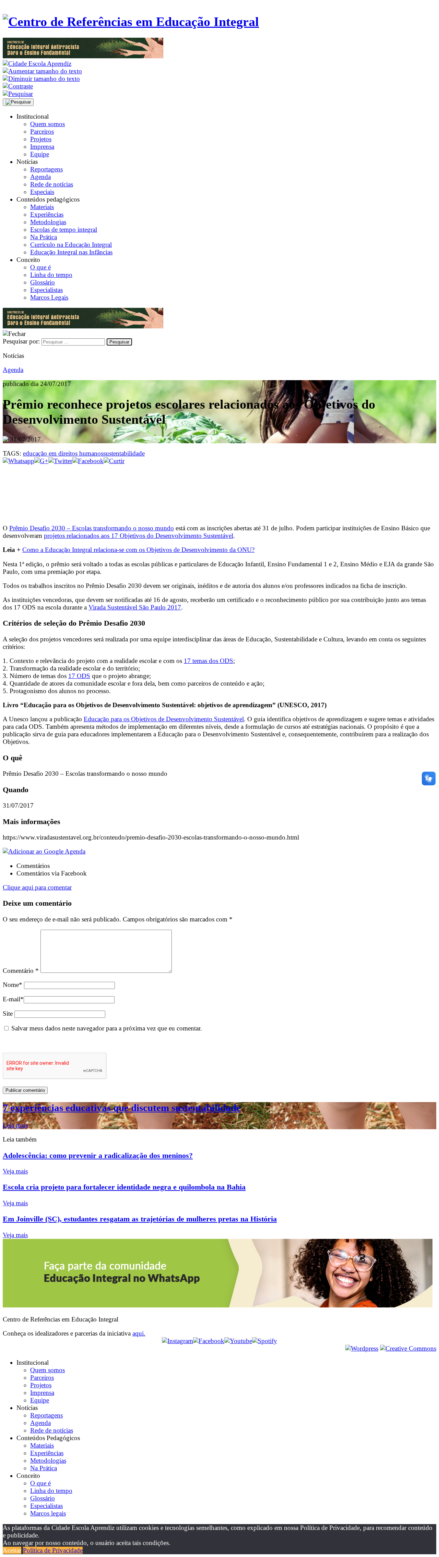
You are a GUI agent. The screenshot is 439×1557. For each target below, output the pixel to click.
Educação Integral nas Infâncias (71, 252)
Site (8, 1013)
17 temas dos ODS (208, 660)
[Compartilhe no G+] (41, 460)
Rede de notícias (51, 184)
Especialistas (46, 289)
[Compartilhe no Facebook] (88, 460)
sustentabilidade (124, 453)
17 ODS (79, 675)
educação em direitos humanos (63, 453)
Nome (12, 984)
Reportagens (46, 169)
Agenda (40, 176)
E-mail (13, 999)
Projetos (40, 139)
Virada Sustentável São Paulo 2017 (134, 607)
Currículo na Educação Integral (71, 244)
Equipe (39, 154)
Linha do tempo (51, 274)
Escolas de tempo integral (63, 229)
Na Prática (43, 237)
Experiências (46, 214)
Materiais (42, 206)
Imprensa (42, 146)
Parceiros (42, 131)
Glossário (42, 282)
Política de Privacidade (53, 1550)
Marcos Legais (49, 297)
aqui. (138, 1333)
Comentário (21, 970)
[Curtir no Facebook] (219, 487)
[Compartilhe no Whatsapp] (18, 460)
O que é (40, 267)
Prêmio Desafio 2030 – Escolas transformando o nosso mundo (91, 528)
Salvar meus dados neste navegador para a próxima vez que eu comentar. (106, 1028)
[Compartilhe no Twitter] (60, 460)
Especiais (42, 191)
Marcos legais (48, 1513)
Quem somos (47, 124)
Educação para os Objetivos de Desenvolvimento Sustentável (164, 719)
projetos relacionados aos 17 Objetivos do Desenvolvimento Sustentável (138, 535)
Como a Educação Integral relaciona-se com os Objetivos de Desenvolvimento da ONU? (138, 549)
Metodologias (48, 222)
